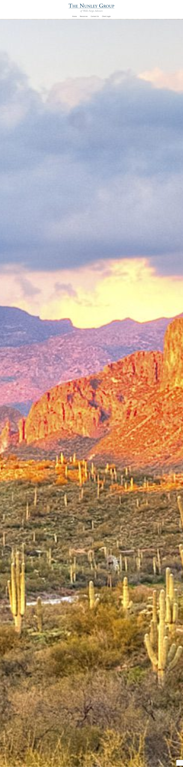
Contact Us (95, 16)
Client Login (106, 16)
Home (74, 16)
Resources (84, 16)
